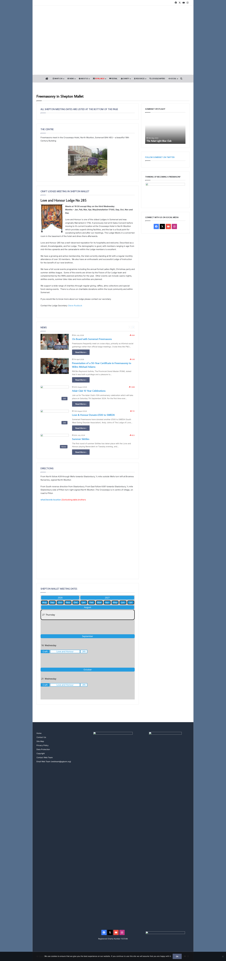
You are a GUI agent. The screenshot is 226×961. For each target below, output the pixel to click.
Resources (140, 79)
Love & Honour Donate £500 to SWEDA (93, 414)
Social (173, 79)
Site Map (40, 741)
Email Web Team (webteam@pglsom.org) (53, 761)
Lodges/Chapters (158, 79)
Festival (114, 79)
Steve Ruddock (75, 305)
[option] (165, 129)
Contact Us (41, 737)
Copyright (40, 753)
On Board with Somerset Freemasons (92, 339)
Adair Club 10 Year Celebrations (89, 390)
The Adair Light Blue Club (158, 140)
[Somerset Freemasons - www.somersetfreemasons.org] (113, 15)
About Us (84, 79)
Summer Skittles (80, 439)
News (71, 79)
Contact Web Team (44, 757)
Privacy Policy (42, 745)
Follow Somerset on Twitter (159, 157)
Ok (177, 956)
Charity (126, 79)
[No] (222, 956)
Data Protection (43, 749)
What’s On (58, 79)
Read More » (80, 352)
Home (38, 733)
